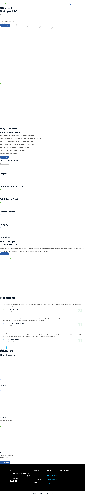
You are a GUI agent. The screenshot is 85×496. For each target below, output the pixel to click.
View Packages (6, 25)
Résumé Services (36, 3)
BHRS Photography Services (47, 3)
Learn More (5, 253)
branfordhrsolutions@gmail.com (52, 475)
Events (56, 3)
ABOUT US (5, 157)
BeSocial (62, 3)
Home (35, 474)
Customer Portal (74, 3)
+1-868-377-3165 (50, 483)
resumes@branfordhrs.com (52, 479)
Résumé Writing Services (39, 479)
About (29, 3)
